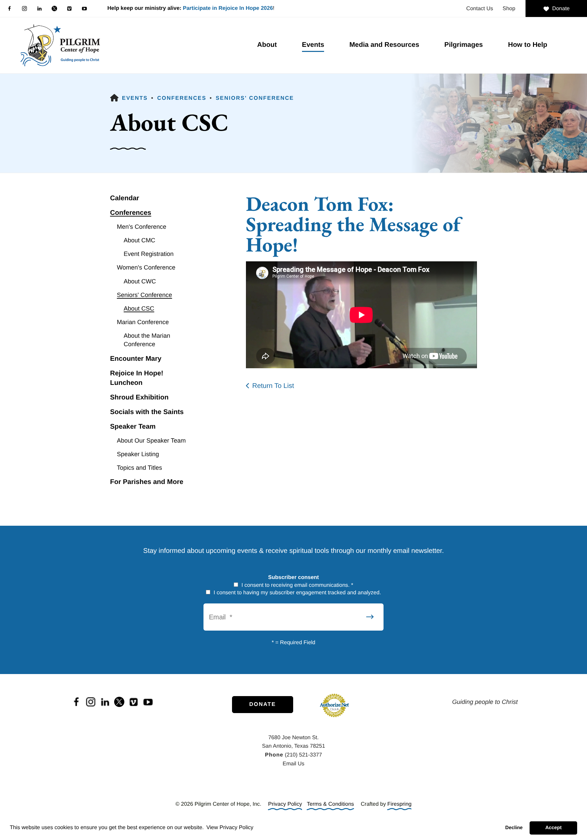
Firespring (399, 804)
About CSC (139, 308)
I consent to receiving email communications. (296, 585)
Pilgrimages (463, 45)
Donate (561, 9)
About (267, 45)
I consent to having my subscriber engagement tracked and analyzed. (296, 593)
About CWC (140, 281)
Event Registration (149, 253)
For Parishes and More (146, 482)
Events (313, 45)
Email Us (293, 764)
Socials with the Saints (147, 412)
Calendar (124, 198)
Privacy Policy (285, 804)
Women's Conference (146, 267)
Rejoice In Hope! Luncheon (136, 378)
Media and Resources (384, 45)
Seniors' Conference (255, 98)
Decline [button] (513, 827)
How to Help (527, 45)
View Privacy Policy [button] (229, 827)
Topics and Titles (139, 467)
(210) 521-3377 (303, 755)
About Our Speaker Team (151, 440)
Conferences (182, 98)
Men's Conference (141, 226)
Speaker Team (133, 426)
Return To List (273, 386)
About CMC (139, 240)
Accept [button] (553, 827)
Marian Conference (143, 322)
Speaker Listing (138, 454)
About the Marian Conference (147, 340)
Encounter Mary (135, 358)
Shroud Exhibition (139, 397)
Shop (509, 9)
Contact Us (479, 9)
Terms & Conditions (330, 804)
